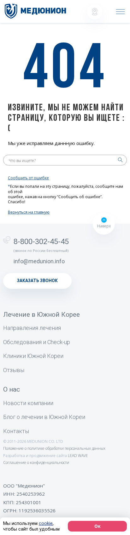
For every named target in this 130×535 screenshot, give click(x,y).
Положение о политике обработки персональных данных (54, 448)
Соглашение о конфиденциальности (36, 462)
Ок (97, 526)
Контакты (16, 431)
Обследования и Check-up (36, 342)
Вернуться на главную (29, 212)
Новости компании (28, 403)
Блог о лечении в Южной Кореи (44, 417)
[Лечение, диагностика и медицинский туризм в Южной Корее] (35, 11)
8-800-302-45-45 (41, 241)
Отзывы (13, 370)
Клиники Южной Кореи (33, 356)
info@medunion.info (39, 261)
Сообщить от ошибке (28, 178)
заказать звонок (37, 281)
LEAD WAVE (78, 455)
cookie (46, 523)
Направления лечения (32, 328)
